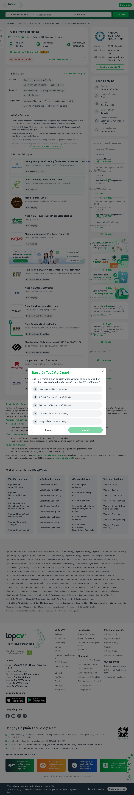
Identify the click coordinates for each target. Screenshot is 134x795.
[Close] (102, 371)
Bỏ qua (48, 430)
